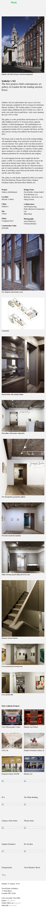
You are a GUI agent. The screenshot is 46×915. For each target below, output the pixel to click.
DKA (6, 7)
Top (4, 874)
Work (14, 2)
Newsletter (13, 905)
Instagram (17, 903)
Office (8, 900)
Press (14, 900)
